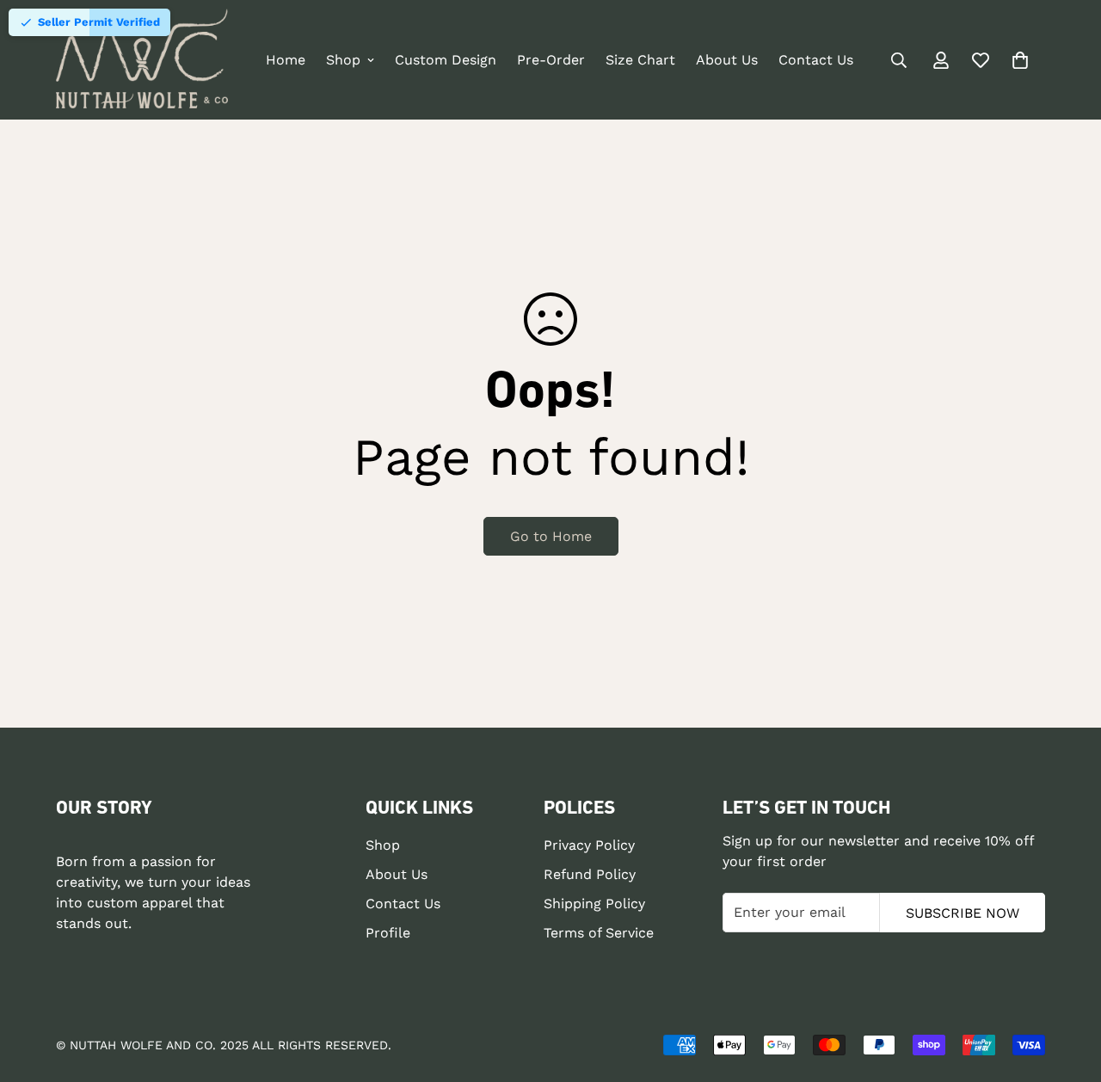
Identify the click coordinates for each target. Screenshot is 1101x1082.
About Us (727, 60)
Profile (388, 933)
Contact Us (815, 60)
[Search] (898, 60)
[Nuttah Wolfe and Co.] (142, 60)
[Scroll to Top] (1067, 988)
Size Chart (640, 60)
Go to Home (551, 536)
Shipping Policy (594, 904)
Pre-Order (551, 60)
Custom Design (445, 60)
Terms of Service (599, 933)
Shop (343, 60)
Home (285, 60)
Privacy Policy (589, 846)
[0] (1020, 60)
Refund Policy (590, 875)
